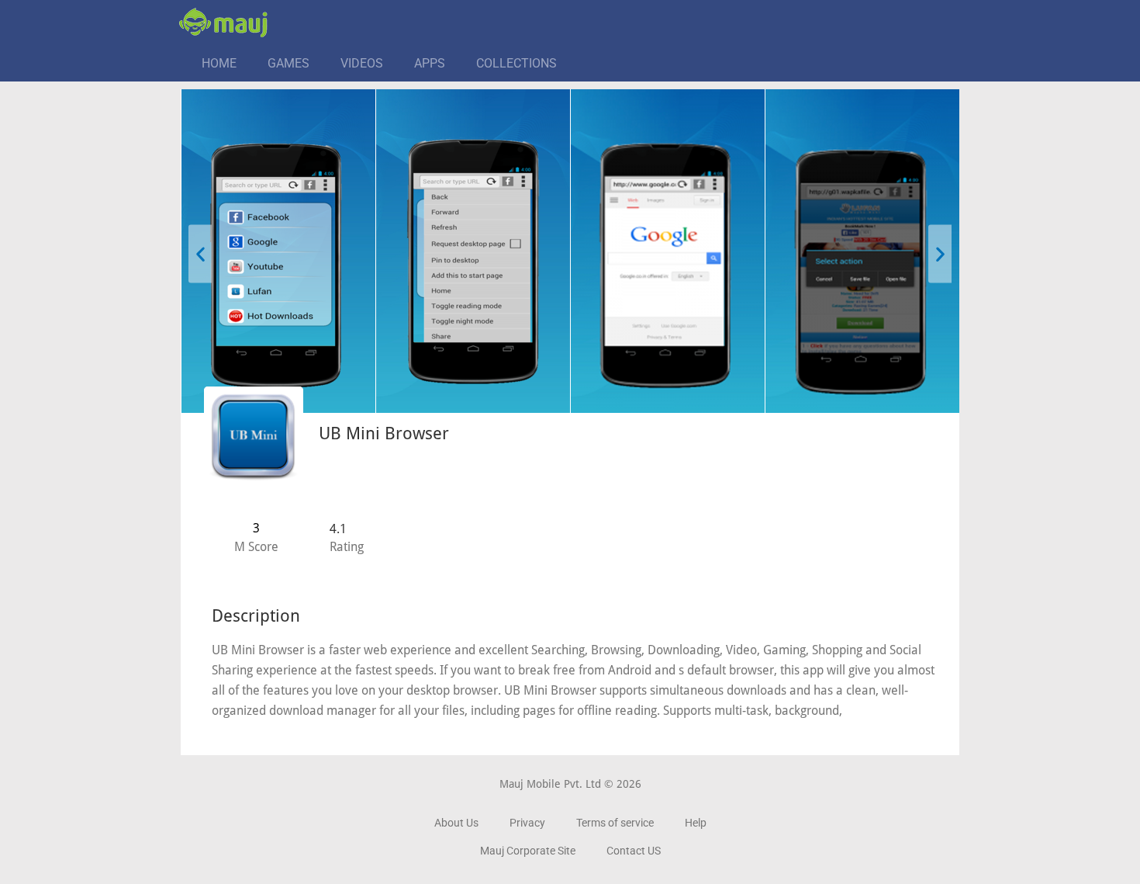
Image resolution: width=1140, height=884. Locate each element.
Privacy (527, 822)
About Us (456, 822)
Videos (361, 63)
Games (288, 63)
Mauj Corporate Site (527, 850)
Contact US (633, 850)
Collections (516, 63)
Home (219, 63)
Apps (429, 63)
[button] (200, 253)
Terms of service (615, 822)
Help (695, 822)
